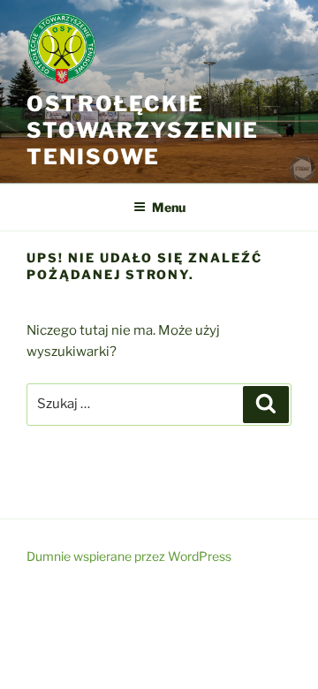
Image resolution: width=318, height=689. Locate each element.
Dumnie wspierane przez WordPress (128, 556)
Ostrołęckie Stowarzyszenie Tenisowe (142, 130)
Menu (169, 207)
